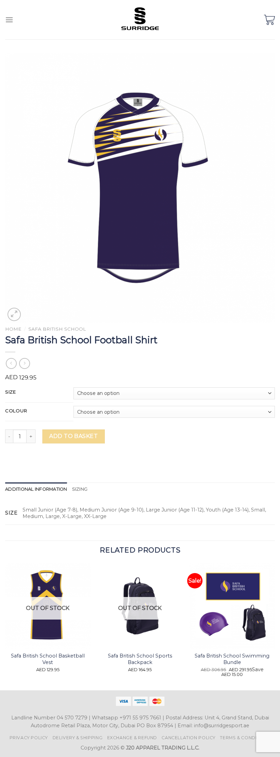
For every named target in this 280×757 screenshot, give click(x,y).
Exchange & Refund (132, 737)
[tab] (36, 489)
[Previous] (5, 626)
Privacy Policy (29, 737)
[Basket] (269, 20)
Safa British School (57, 329)
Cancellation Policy (188, 737)
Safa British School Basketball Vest (48, 659)
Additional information (36, 489)
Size (10, 392)
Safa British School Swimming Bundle (232, 659)
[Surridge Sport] (140, 19)
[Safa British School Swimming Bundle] (232, 605)
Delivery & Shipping (78, 737)
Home (13, 329)
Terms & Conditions (245, 737)
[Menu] (9, 19)
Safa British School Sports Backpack (140, 659)
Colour (16, 411)
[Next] (274, 626)
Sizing (80, 489)
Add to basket (73, 436)
